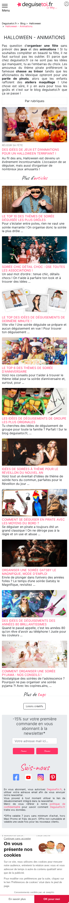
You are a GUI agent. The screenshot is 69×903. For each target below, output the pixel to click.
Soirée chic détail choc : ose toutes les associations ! (33, 268)
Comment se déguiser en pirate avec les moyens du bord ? (33, 521)
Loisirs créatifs (34, 706)
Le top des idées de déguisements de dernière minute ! (33, 319)
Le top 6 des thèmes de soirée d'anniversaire (27, 369)
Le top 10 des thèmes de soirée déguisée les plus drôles (28, 218)
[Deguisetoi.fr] (37, 7)
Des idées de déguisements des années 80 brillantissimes (28, 622)
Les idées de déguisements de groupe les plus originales (34, 420)
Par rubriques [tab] (34, 101)
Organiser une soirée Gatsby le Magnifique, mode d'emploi (29, 572)
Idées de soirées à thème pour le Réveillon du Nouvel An (30, 470)
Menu (6, 10)
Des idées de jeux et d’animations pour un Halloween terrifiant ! (30, 151)
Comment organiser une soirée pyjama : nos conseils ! (29, 673)
